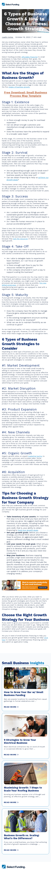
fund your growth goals (28, 530)
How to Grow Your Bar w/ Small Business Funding (23, 694)
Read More (10, 707)
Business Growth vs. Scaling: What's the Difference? (21, 837)
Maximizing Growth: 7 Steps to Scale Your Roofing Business (23, 789)
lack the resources (20, 239)
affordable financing (29, 57)
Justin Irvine (8, 37)
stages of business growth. (19, 87)
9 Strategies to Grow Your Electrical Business (20, 741)
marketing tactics (35, 456)
